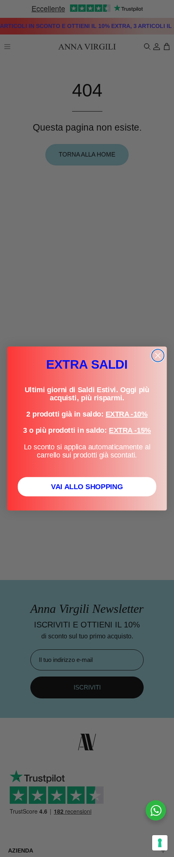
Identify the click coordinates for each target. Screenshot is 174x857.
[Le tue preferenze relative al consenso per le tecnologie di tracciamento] (160, 843)
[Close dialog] (158, 355)
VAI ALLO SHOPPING (87, 486)
